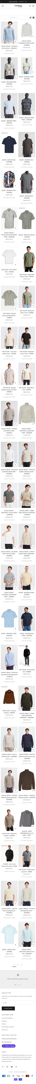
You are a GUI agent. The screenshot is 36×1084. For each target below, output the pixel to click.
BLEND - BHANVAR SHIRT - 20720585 (9, 83)
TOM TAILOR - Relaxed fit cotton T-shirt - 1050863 (27, 311)
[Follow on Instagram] (7, 1067)
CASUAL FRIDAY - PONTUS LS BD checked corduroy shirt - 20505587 (27, 756)
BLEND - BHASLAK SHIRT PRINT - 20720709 (26, 119)
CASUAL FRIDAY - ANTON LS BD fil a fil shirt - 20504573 (9, 47)
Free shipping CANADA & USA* (18, 979)
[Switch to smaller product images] (33, 17)
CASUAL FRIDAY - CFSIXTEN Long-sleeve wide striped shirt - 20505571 (9, 674)
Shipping (4, 1021)
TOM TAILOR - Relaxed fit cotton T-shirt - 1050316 (27, 352)
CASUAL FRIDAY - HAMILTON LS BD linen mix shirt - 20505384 (26, 951)
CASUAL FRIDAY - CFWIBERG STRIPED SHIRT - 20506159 (26, 43)
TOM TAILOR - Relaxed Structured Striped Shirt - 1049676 (9, 315)
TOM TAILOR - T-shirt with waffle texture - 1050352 (9, 352)
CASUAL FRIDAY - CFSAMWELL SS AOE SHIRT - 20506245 (9, 512)
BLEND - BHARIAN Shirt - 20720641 (27, 161)
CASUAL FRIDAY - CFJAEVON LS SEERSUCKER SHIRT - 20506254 (9, 472)
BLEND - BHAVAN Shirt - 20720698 (9, 161)
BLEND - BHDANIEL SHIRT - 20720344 (9, 634)
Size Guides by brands (8, 1027)
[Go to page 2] (22, 965)
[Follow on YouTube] (12, 1067)
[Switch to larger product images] (30, 17)
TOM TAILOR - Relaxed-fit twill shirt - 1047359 (9, 834)
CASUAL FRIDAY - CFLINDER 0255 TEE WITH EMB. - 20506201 (9, 553)
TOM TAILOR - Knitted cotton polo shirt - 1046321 (27, 870)
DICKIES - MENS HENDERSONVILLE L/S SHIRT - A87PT (26, 833)
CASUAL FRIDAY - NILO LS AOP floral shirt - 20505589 (9, 755)
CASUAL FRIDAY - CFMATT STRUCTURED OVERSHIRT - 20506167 (27, 553)
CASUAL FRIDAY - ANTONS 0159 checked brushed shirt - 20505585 (9, 797)
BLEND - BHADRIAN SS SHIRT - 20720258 (27, 634)
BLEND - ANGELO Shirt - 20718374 (9, 950)
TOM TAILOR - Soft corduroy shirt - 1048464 (27, 670)
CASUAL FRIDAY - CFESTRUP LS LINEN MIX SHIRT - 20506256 (27, 431)
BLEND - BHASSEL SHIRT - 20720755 (27, 78)
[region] (18, 978)
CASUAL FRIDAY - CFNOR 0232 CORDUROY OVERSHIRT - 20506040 (26, 715)
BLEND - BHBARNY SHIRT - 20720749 (9, 122)
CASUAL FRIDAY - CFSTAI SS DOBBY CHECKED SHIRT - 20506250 (27, 472)
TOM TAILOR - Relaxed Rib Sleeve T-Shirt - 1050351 (26, 275)
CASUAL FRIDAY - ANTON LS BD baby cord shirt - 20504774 (26, 796)
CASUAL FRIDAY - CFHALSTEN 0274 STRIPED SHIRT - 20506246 (9, 235)
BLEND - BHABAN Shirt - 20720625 (27, 197)
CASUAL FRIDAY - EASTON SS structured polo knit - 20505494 (9, 910)
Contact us (5, 1029)
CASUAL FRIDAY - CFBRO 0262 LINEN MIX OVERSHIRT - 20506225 (27, 512)
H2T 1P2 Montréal (7, 1042)
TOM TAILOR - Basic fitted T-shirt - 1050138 (27, 389)
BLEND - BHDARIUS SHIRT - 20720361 (27, 593)
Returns (4, 1024)
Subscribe (8, 1008)
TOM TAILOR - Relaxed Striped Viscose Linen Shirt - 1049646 (9, 390)
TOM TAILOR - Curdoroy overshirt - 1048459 (9, 712)
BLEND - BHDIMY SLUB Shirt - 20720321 (27, 236)
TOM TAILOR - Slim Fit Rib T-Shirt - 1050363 (9, 270)
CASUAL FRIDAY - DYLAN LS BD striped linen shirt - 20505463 (27, 910)
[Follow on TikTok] (16, 1067)
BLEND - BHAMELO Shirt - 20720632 (9, 191)
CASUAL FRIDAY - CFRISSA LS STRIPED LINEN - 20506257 (9, 431)
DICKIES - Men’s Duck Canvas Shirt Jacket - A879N (9, 865)
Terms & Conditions (7, 1018)
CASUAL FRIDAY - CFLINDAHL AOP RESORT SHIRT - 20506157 (9, 594)
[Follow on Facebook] (2, 1067)
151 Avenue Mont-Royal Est (9, 1038)
